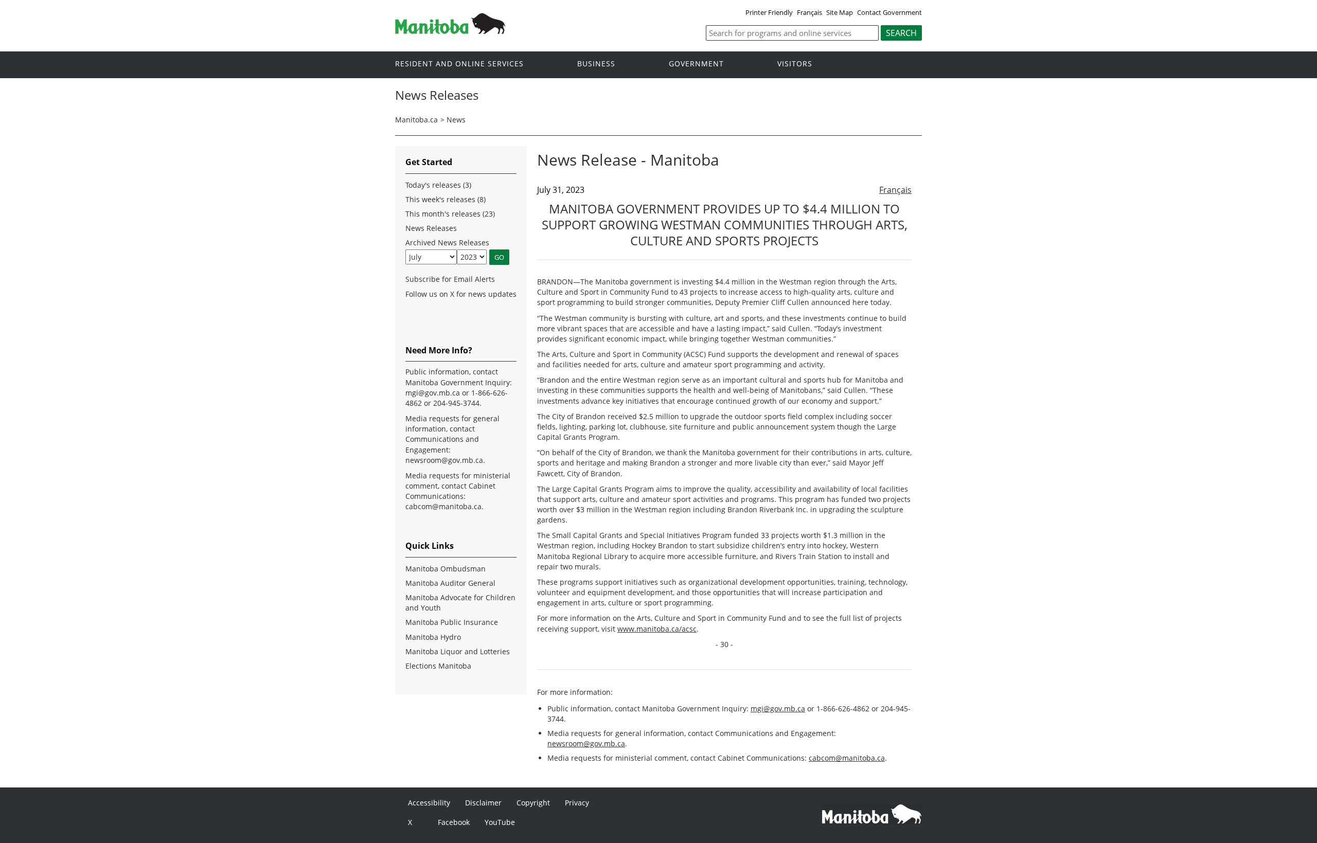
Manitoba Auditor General (450, 583)
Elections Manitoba (438, 666)
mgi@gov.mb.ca (778, 708)
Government (696, 64)
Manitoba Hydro (433, 637)
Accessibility (429, 803)
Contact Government (889, 12)
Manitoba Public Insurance (451, 622)
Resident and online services (459, 64)
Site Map (839, 12)
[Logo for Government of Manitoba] (450, 31)
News (456, 119)
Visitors (794, 64)
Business (596, 64)
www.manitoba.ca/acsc (657, 629)
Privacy (577, 803)
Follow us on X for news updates (461, 294)
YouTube (500, 822)
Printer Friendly (769, 12)
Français (809, 12)
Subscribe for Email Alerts (450, 279)
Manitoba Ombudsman (445, 568)
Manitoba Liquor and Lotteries (457, 651)
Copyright (533, 803)
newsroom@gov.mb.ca (586, 743)
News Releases (431, 228)
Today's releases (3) (438, 185)
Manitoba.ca (416, 119)
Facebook (454, 822)
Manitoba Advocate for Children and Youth (460, 603)
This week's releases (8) (445, 199)
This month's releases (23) (450, 214)
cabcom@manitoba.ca (847, 758)
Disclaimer (483, 803)
